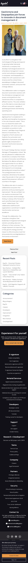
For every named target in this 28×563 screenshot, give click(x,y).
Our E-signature (14, 361)
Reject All (14, 560)
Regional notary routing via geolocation (14, 385)
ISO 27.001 (14, 501)
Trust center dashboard (14, 504)
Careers (5, 307)
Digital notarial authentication (14, 382)
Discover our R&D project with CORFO (14, 440)
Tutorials (14, 414)
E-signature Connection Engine (14, 370)
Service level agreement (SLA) (14, 498)
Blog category (7, 301)
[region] (14, 551)
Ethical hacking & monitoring (14, 489)
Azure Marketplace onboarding (14, 481)
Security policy (14, 492)
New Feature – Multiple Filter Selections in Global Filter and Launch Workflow (12, 270)
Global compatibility (14, 358)
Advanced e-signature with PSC (14, 364)
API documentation (14, 411)
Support (14, 425)
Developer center (14, 408)
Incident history (14, 431)
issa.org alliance (14, 507)
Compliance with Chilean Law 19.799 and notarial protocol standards (14, 398)
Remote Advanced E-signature (14, 367)
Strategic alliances (14, 475)
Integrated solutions (14, 478)
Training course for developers (14, 417)
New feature (7, 318)
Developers (6, 310)
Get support (14, 428)
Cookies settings (14, 454)
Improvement (7, 313)
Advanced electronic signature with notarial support (14, 389)
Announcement (8, 298)
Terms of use (14, 448)
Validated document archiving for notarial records (14, 393)
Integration (6, 316)
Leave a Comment (6, 23)
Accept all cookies (14, 555)
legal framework (14, 466)
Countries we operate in (14, 373)
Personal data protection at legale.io (14, 495)
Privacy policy (14, 451)
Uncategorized (7, 321)
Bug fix (5, 304)
